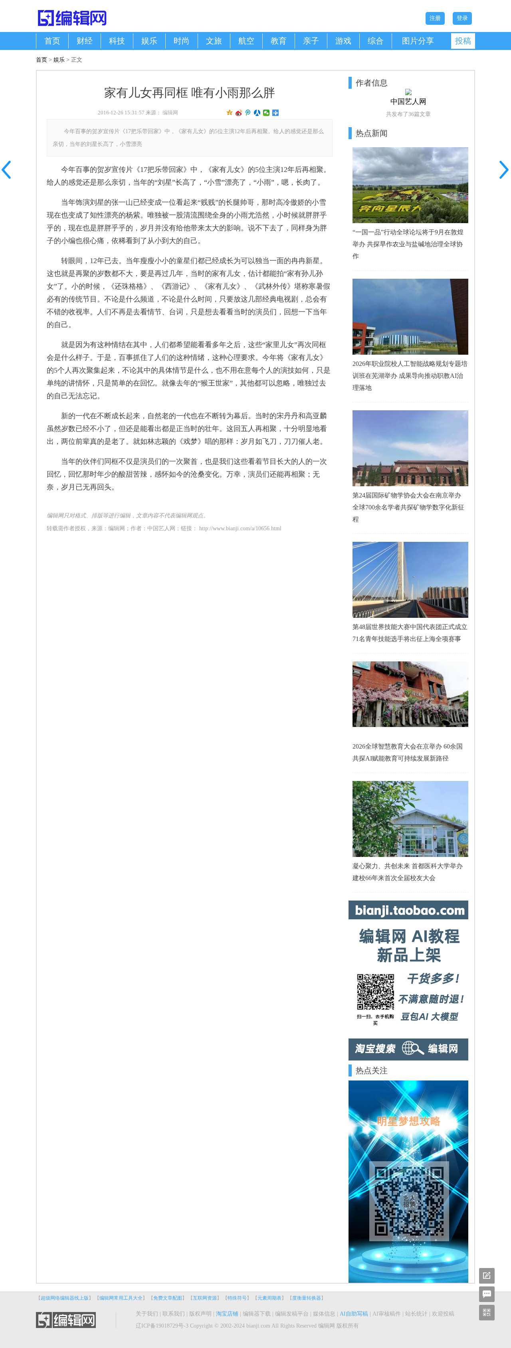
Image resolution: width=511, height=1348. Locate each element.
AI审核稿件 (386, 1314)
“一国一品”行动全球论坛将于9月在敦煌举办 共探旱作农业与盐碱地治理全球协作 (408, 244)
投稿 (463, 40)
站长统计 (416, 1314)
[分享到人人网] (257, 113)
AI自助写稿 (354, 1314)
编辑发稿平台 (292, 1314)
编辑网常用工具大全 (121, 1298)
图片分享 (418, 40)
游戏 (343, 40)
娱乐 (149, 40)
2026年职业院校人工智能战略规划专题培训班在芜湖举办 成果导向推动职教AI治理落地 (410, 375)
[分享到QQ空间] (229, 113)
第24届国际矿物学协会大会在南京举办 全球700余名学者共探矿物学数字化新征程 (408, 507)
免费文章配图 (167, 1298)
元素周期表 (269, 1298)
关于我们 (147, 1314)
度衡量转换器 (306, 1298)
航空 (246, 40)
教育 (279, 40)
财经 (85, 40)
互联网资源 (205, 1298)
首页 (52, 40)
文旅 (214, 40)
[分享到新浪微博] (239, 113)
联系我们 (173, 1314)
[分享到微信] (266, 113)
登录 (462, 18)
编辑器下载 (257, 1314)
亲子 (311, 40)
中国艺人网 (161, 528)
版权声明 (200, 1314)
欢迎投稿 (443, 1314)
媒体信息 (324, 1314)
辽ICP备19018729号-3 (162, 1326)
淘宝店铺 (227, 1314)
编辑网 (170, 113)
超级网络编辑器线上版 (65, 1298)
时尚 (182, 40)
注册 (435, 18)
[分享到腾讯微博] (248, 113)
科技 (117, 40)
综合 (376, 40)
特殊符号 (237, 1298)
